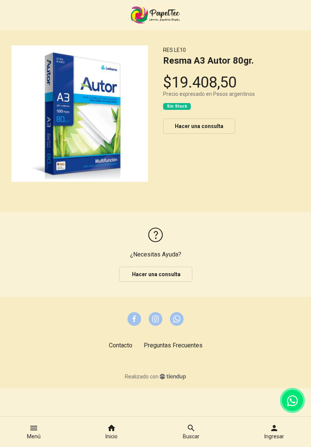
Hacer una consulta (199, 126)
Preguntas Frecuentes (173, 345)
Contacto (120, 345)
